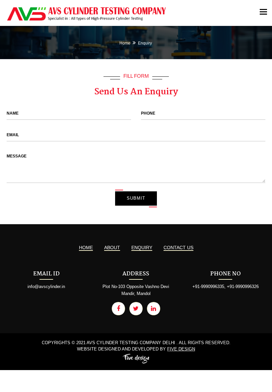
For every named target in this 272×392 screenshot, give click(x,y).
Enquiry (141, 247)
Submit (136, 198)
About (112, 247)
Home (124, 43)
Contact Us (178, 247)
